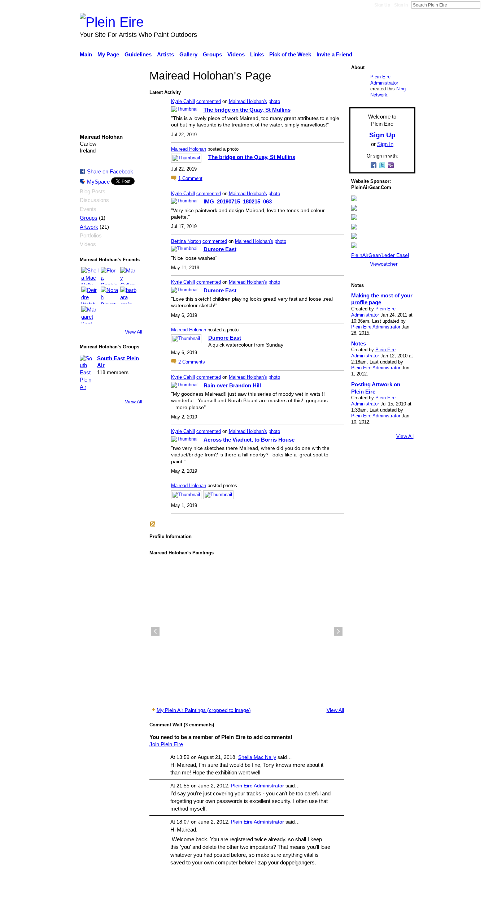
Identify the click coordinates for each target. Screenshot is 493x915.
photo (274, 101)
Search (486, 4)
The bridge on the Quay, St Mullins (247, 110)
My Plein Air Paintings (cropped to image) (204, 710)
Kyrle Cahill (183, 101)
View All (133, 332)
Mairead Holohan (188, 149)
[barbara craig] (129, 295)
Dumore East (220, 249)
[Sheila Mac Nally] (90, 275)
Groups (88, 218)
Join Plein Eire (166, 744)
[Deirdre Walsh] (90, 295)
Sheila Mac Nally (257, 757)
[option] (246, 631)
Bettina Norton (186, 241)
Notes (358, 343)
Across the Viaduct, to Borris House (249, 440)
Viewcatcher (384, 264)
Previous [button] (155, 631)
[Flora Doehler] (109, 275)
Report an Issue (349, 905)
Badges (314, 905)
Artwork (89, 227)
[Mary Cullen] (129, 275)
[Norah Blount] (109, 295)
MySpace (98, 182)
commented (208, 101)
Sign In (401, 5)
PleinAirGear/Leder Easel (380, 255)
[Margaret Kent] (90, 314)
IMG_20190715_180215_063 (238, 201)
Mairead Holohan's (248, 101)
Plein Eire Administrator (257, 786)
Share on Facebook (110, 171)
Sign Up (382, 5)
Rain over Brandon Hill (232, 385)
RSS (153, 524)
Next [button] (338, 631)
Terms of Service (395, 905)
